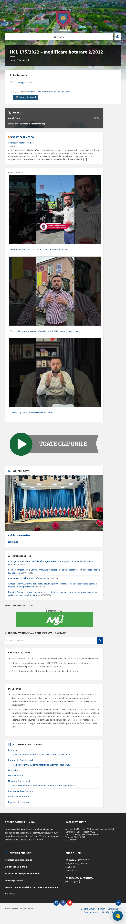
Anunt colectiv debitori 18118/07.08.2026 (28, 578)
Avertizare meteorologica (21, 142)
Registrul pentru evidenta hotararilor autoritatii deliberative (42, 764)
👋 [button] (118, 916)
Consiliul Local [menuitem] (114, 908)
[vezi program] (72, 881)
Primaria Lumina (35, 91)
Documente (24, 59)
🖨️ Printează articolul (26, 97)
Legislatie (13, 770)
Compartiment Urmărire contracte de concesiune (31, 887)
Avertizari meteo (22, 137)
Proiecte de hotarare (18, 796)
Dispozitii (12, 749)
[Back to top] (118, 903)
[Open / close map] (118, 36)
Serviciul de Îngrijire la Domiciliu (22, 873)
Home (13, 59)
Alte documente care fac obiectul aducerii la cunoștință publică (44, 785)
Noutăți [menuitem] (105, 912)
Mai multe (13, 542)
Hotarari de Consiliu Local (57, 91)
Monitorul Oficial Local (19, 781)
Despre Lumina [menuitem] (88, 908)
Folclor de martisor (19, 535)
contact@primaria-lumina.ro (85, 834)
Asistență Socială (14, 880)
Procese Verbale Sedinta (20, 791)
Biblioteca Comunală (16, 866)
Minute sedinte (15, 775)
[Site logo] (63, 27)
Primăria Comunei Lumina (18, 859)
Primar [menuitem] (101, 908)
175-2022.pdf (19, 82)
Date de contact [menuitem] (92, 912)
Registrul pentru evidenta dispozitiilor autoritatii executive (42, 754)
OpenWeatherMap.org (34, 123)
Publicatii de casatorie (19, 802)
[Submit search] (100, 640)
